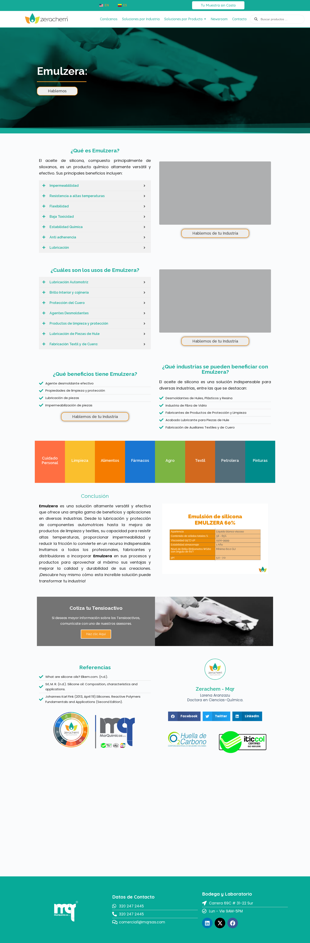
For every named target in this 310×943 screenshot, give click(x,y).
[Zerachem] (46, 18)
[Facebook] (232, 923)
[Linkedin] (207, 923)
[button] (184, 716)
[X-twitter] (220, 923)
